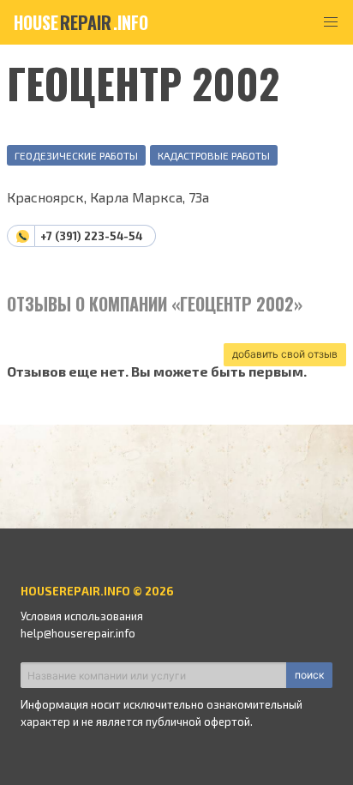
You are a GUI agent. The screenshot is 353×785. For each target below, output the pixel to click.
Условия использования (82, 616)
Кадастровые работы (214, 155)
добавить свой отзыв (285, 353)
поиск (309, 674)
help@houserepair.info (78, 633)
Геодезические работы (76, 155)
